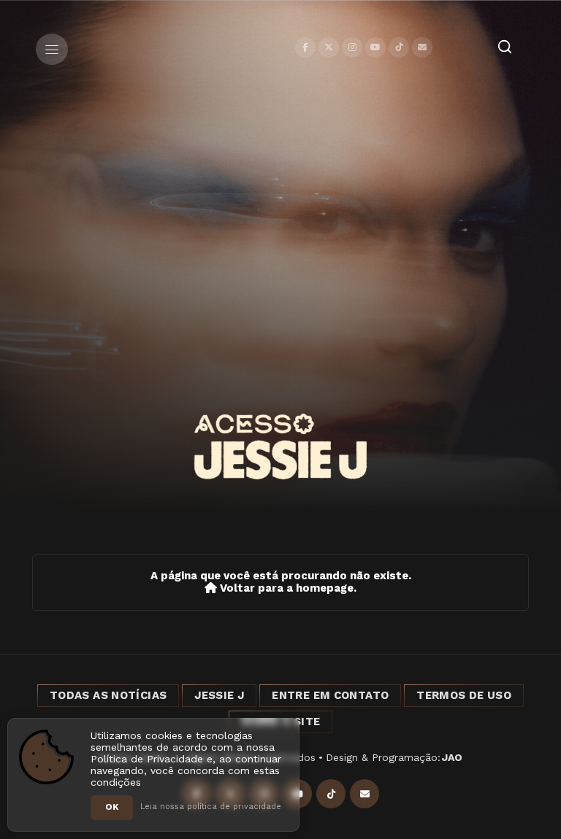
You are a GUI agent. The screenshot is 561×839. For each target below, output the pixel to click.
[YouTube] (375, 47)
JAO (452, 757)
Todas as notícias (108, 695)
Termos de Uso (463, 695)
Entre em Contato (330, 695)
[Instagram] (352, 47)
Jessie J (219, 695)
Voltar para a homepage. (286, 588)
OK (111, 807)
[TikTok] (399, 47)
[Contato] (422, 47)
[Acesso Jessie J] (280, 446)
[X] (328, 47)
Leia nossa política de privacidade (210, 806)
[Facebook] (305, 47)
